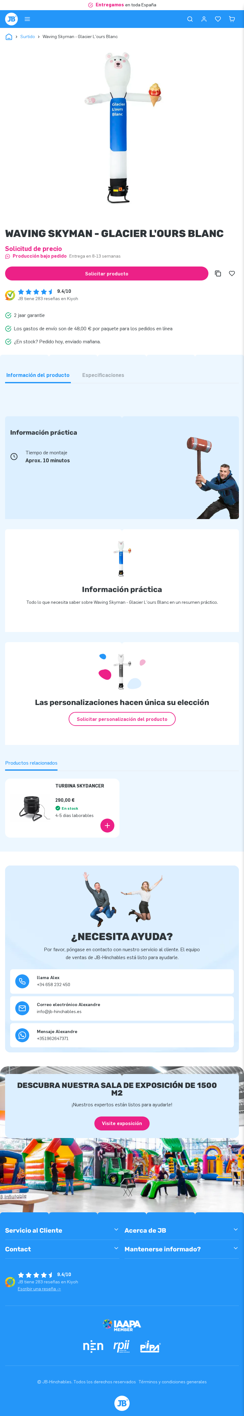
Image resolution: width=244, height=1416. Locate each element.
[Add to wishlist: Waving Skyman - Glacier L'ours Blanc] (232, 273)
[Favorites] (218, 19)
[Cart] (232, 19)
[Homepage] (11, 19)
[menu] (27, 19)
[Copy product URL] (218, 273)
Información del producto (38, 375)
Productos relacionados (31, 763)
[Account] (204, 19)
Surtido (27, 36)
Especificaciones (103, 375)
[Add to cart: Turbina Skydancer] (107, 826)
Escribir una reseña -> (39, 1289)
